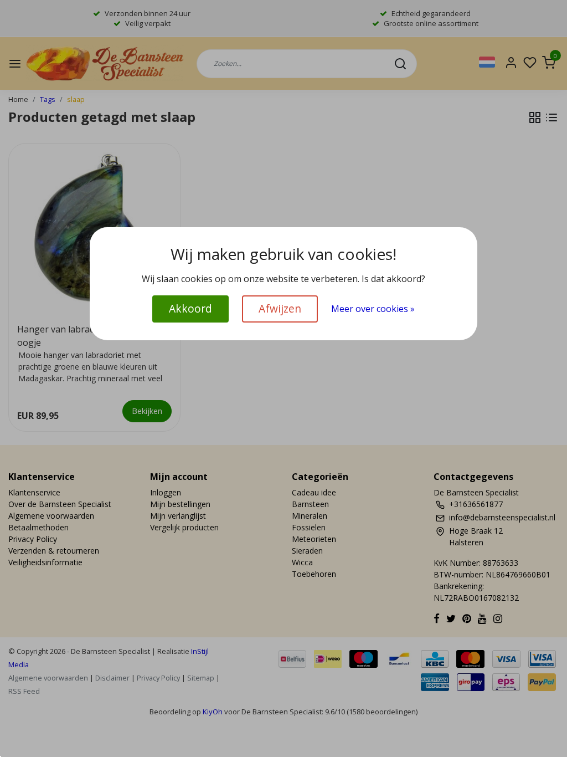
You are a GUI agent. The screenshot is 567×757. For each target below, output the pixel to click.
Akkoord (190, 308)
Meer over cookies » (373, 309)
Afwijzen (280, 308)
